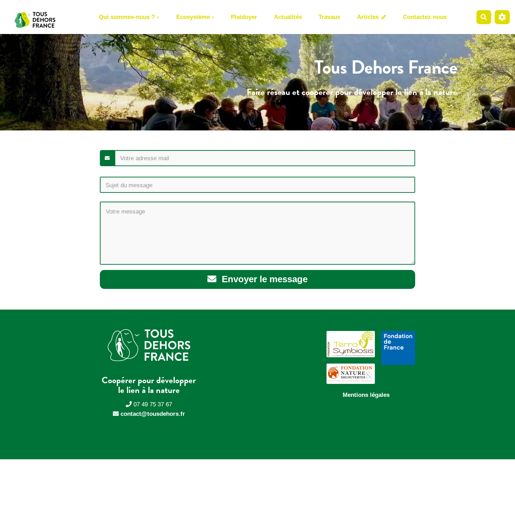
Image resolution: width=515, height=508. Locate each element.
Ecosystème (193, 17)
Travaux (329, 17)
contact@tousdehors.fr (153, 414)
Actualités (288, 17)
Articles (368, 17)
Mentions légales (366, 395)
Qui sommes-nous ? (127, 17)
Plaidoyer (244, 17)
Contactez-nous (425, 17)
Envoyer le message (263, 279)
